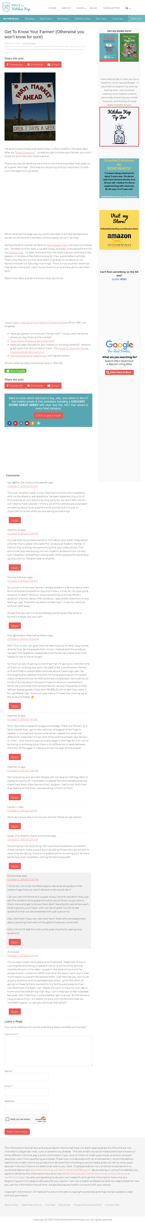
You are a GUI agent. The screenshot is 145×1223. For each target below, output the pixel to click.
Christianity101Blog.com (77, 1170)
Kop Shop (64, 1205)
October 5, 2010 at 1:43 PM (22, 810)
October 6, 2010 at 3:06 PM (22, 533)
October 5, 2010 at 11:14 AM (22, 955)
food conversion (25, 152)
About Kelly (11, 1205)
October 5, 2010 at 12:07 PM (23, 879)
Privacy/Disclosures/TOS (88, 1205)
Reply (15, 520)
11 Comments (29, 43)
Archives (50, 1205)
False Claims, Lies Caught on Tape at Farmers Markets (36, 322)
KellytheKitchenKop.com (44, 1170)
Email (9, 1086)
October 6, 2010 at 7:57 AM (22, 719)
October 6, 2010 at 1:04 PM (22, 581)
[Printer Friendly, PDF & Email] (15, 370)
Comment (11, 1034)
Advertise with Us (31, 1205)
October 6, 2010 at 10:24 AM (23, 639)
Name (9, 1071)
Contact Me (112, 1205)
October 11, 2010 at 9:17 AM (22, 486)
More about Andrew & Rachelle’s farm (32, 341)
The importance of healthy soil (28, 355)
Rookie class (16, 252)
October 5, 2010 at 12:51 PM (22, 839)
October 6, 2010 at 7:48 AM (22, 770)
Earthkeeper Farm (57, 245)
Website (9, 1101)
